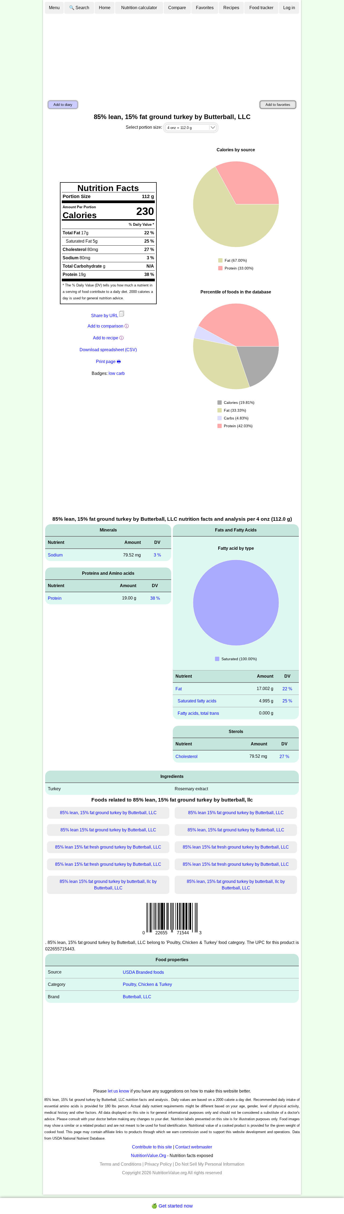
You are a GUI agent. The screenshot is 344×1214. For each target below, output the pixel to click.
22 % (287, 688)
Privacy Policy (158, 1164)
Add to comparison (105, 326)
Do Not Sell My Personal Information (209, 1164)
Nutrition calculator (139, 7)
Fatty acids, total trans (198, 713)
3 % (157, 555)
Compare (177, 7)
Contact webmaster (193, 1147)
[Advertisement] (172, 54)
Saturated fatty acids (197, 701)
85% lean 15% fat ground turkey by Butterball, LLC (236, 812)
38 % (155, 598)
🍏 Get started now (172, 1206)
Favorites (205, 7)
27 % (284, 756)
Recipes (231, 7)
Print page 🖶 (108, 361)
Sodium (55, 555)
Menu (54, 7)
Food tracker (261, 7)
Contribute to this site (152, 1147)
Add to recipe (105, 338)
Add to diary (62, 105)
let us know (118, 1091)
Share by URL (105, 315)
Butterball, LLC (137, 996)
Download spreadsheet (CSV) (108, 349)
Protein (55, 598)
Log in (289, 7)
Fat (178, 688)
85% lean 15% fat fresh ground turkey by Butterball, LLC (108, 847)
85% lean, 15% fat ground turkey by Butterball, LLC (108, 812)
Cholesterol (186, 756)
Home (104, 7)
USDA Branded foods (143, 972)
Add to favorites (278, 105)
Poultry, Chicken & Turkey (147, 984)
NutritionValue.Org (148, 1155)
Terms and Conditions (120, 1164)
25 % (287, 701)
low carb (117, 373)
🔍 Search (79, 7)
